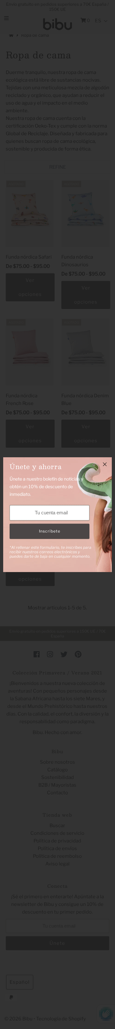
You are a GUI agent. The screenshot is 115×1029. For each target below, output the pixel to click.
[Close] (105, 464)
